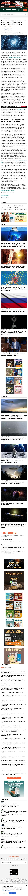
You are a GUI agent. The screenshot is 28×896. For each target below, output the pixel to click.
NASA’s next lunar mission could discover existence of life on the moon (12, 461)
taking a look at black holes (15, 57)
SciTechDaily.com (5, 198)
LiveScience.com (5, 195)
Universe (15, 33)
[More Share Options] (11, 29)
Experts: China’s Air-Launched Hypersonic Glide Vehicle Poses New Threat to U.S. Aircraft (12, 709)
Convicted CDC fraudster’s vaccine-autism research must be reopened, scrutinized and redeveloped (13, 731)
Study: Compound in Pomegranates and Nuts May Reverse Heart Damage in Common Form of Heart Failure (13, 769)
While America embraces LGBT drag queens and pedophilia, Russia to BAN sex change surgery (13, 310)
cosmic (11, 32)
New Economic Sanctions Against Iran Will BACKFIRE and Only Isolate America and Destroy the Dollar (13, 848)
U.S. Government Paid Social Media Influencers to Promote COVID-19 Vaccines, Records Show (13, 743)
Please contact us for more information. (8, 553)
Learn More (5, 893)
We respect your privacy (14, 865)
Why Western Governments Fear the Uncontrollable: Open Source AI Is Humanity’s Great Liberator (13, 765)
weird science (20, 33)
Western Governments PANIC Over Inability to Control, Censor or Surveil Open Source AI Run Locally (13, 821)
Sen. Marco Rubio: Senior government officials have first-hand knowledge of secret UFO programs (13, 439)
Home (2, 19)
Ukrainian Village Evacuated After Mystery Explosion (12, 692)
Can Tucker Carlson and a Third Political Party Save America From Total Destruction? (13, 827)
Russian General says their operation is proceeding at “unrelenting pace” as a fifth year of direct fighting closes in (13, 680)
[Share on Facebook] (5, 29)
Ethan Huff (8, 308)
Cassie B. (7, 26)
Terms (6, 879)
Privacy (3, 879)
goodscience (22, 32)
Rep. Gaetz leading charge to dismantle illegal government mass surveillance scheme (13, 354)
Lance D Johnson (9, 285)
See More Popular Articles (14, 777)
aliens (4, 32)
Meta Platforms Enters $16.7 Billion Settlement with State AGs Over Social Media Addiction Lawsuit (13, 689)
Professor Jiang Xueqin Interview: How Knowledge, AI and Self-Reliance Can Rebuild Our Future (13, 842)
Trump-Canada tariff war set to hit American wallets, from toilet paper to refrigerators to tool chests (13, 748)
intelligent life (3, 33)
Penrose (12, 33)
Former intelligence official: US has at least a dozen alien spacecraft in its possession (13, 482)
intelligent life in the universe (7, 190)
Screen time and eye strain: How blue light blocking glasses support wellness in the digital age (13, 774)
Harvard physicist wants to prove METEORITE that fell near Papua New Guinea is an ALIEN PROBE (13, 526)
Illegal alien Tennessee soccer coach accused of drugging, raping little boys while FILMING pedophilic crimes (13, 333)
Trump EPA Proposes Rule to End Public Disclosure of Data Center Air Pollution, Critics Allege (13, 739)
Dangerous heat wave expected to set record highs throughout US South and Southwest (13, 266)
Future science (7, 19)
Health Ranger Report (6, 799)
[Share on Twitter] (8, 29)
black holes (8, 32)
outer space (8, 33)
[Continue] (25, 862)
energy (19, 32)
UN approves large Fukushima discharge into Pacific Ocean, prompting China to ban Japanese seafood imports (13, 289)
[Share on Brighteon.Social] (2, 29)
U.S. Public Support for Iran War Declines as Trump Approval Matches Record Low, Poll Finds (13, 756)
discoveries (15, 32)
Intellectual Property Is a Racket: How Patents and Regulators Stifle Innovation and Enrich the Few (11, 726)
